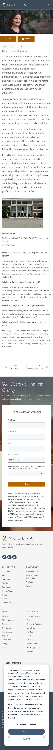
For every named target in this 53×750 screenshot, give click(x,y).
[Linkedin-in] (9, 557)
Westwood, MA (8, 233)
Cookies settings (26, 724)
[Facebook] (4, 557)
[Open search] (43, 5)
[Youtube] (14, 557)
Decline (26, 739)
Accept (26, 731)
